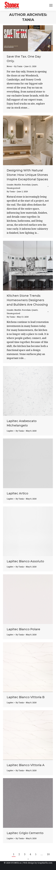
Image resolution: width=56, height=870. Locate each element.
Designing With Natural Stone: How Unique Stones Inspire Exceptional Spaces (27, 175)
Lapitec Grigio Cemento (25, 833)
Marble (17, 184)
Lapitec (10, 430)
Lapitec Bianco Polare (23, 629)
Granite (10, 184)
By (18, 66)
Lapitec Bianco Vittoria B (26, 697)
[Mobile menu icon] (51, 5)
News (9, 66)
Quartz (35, 184)
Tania (28, 20)
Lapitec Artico (17, 493)
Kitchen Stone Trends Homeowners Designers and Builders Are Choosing (27, 300)
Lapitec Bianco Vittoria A (26, 765)
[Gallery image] (28, 391)
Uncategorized (13, 188)
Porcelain (26, 184)
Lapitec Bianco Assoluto (25, 561)
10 (48, 854)
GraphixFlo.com (44, 862)
